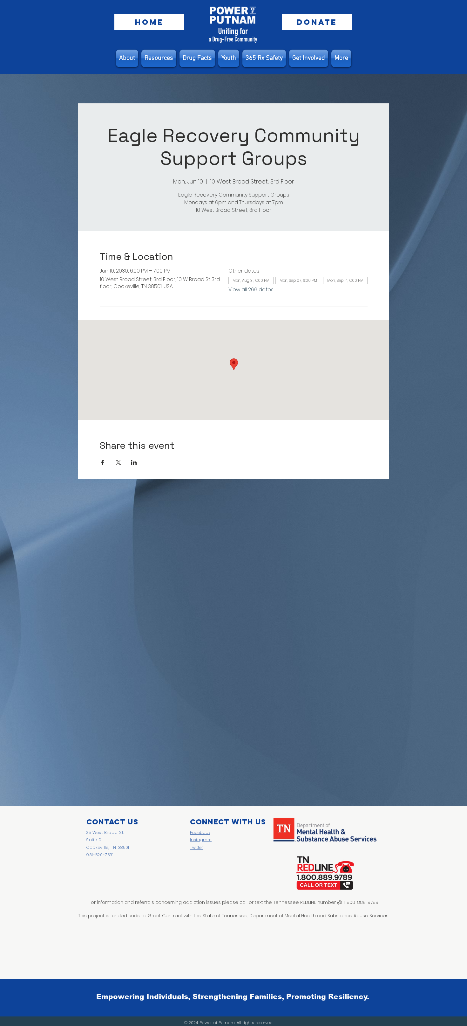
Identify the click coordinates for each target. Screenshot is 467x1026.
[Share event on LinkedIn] (134, 462)
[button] (159, 58)
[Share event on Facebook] (103, 462)
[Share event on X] (118, 462)
